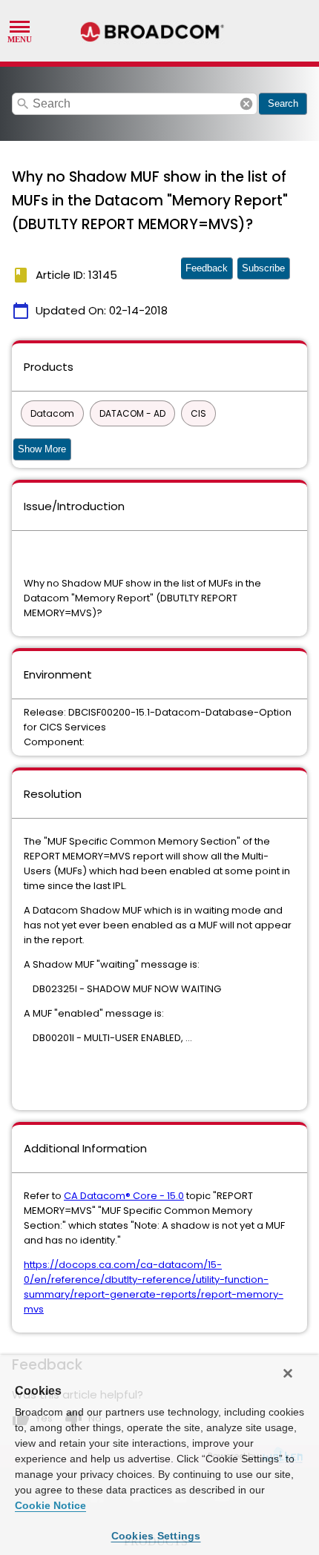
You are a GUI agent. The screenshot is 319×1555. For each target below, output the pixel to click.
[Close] (287, 1373)
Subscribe (263, 268)
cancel (246, 103)
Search (283, 103)
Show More (42, 449)
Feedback (206, 268)
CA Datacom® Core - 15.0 (124, 1196)
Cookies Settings (156, 1536)
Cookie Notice (50, 1505)
